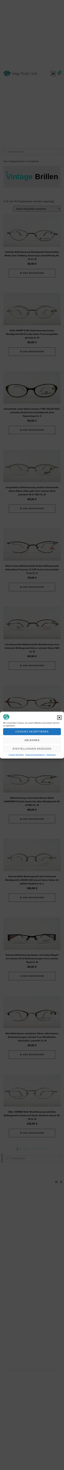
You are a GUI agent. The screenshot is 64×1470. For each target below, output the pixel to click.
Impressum (51, 754)
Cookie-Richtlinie (16, 754)
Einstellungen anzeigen (32, 748)
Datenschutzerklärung (35, 754)
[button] (59, 717)
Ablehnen (32, 740)
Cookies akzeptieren (32, 731)
